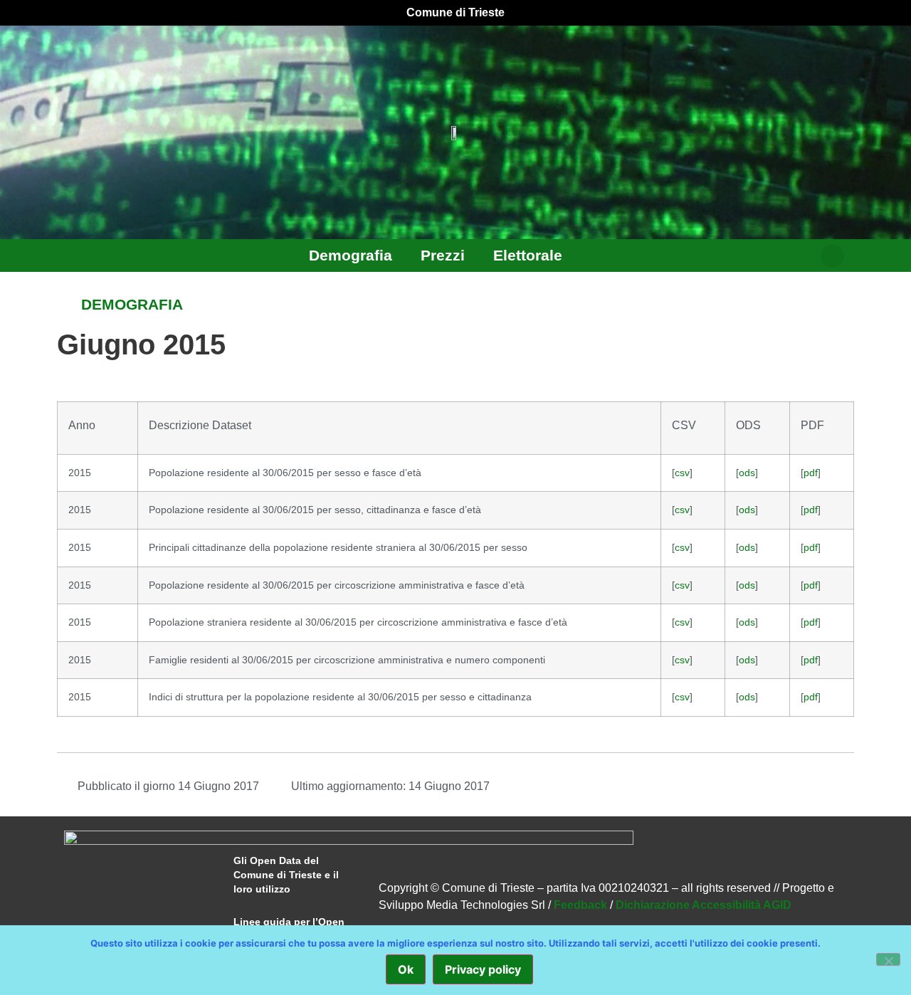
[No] (888, 959)
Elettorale (527, 255)
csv (682, 472)
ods (747, 472)
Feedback (580, 905)
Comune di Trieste (455, 12)
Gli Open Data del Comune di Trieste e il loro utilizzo (286, 875)
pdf (811, 472)
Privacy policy (483, 969)
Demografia (350, 255)
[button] (832, 256)
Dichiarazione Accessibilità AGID (703, 905)
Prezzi (443, 255)
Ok (406, 969)
